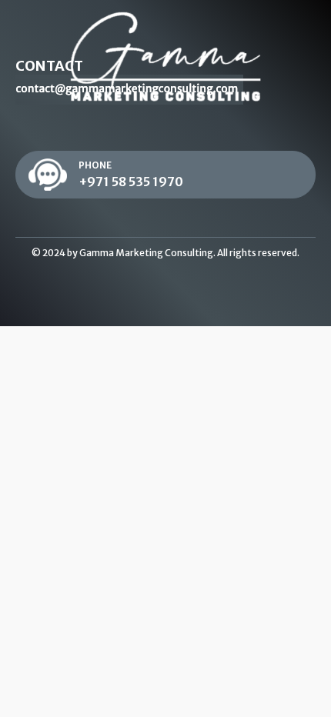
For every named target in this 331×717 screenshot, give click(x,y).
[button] (165, 175)
